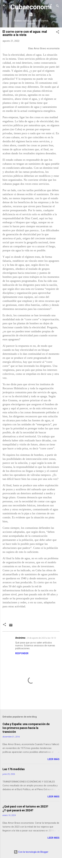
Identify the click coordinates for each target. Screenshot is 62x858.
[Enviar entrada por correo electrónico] (11, 626)
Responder (21, 653)
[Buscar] (57, 6)
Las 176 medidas (14, 769)
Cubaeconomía (31, 10)
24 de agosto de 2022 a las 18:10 (41, 638)
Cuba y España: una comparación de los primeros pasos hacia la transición (26, 727)
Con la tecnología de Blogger (33, 851)
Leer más (53, 759)
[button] (57, 32)
